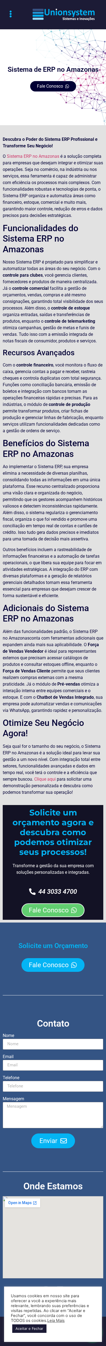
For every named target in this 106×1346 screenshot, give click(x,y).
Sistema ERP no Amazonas (33, 156)
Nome (8, 1035)
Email (8, 1057)
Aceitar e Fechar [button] (29, 1328)
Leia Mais (56, 1320)
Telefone (11, 1078)
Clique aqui (45, 779)
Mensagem (13, 1099)
